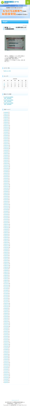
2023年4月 (6, 178)
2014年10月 (6, 346)
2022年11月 (6, 186)
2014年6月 (6, 352)
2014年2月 (6, 359)
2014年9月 (6, 347)
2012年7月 (6, 382)
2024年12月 (6, 145)
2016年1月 (6, 321)
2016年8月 (6, 309)
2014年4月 (6, 356)
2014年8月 (6, 349)
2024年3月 (6, 160)
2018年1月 (6, 281)
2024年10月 (6, 148)
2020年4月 (6, 237)
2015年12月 (6, 323)
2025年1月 (6, 143)
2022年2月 (6, 201)
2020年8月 (6, 230)
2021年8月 (6, 211)
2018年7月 (6, 272)
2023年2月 (6, 181)
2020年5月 (6, 235)
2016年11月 (6, 305)
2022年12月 (6, 184)
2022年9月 (6, 189)
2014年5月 (6, 354)
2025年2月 (6, 142)
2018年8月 (6, 270)
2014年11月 (6, 344)
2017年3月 (6, 298)
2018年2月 (6, 280)
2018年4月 (6, 277)
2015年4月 (6, 336)
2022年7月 (6, 193)
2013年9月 (6, 367)
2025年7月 (6, 133)
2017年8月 (6, 290)
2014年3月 (6, 357)
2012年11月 (6, 375)
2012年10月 (6, 377)
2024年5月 (6, 156)
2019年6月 (6, 253)
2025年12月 (6, 125)
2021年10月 (6, 207)
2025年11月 (6, 127)
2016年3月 (6, 318)
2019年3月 (6, 258)
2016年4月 (6, 316)
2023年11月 (6, 166)
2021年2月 (6, 221)
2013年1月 (6, 372)
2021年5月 (6, 216)
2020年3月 (6, 239)
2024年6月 (6, 155)
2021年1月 (6, 222)
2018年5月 (6, 275)
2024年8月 (6, 151)
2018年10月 (6, 267)
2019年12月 (6, 244)
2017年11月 (6, 285)
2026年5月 (6, 117)
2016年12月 (6, 303)
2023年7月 (6, 173)
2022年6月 (6, 194)
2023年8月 (6, 171)
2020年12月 (6, 224)
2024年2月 (6, 161)
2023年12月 (6, 165)
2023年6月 (6, 174)
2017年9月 (6, 288)
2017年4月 (6, 296)
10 (4, 84)
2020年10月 (6, 227)
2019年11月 (6, 245)
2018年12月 (6, 263)
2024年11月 (6, 146)
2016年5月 (6, 314)
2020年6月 (6, 234)
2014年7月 (6, 351)
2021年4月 (6, 217)
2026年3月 (6, 120)
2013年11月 (6, 364)
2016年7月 (6, 311)
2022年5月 (6, 196)
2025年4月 (6, 138)
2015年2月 (6, 339)
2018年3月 (6, 278)
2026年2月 (6, 122)
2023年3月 (6, 179)
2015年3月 (6, 337)
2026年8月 (6, 112)
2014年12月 (6, 342)
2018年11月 (6, 265)
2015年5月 (6, 334)
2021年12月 (6, 204)
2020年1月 (6, 242)
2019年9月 (6, 249)
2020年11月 (6, 225)
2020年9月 (6, 229)
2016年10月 (6, 306)
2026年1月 (6, 123)
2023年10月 (6, 168)
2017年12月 (6, 283)
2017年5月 (6, 295)
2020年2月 (6, 240)
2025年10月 (6, 128)
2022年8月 (6, 191)
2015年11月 (6, 324)
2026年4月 (6, 118)
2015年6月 (6, 333)
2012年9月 (6, 379)
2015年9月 (6, 328)
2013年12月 (6, 362)
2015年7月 (6, 331)
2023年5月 (6, 176)
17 (4, 85)
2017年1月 (6, 301)
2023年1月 (6, 183)
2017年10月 (6, 286)
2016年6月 (6, 313)
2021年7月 (6, 212)
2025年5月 (6, 137)
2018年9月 (6, 268)
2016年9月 (6, 308)
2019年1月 (6, 262)
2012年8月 (6, 380)
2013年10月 (6, 365)
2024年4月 (6, 158)
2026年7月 (6, 114)
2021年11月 (6, 206)
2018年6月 (6, 273)
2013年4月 (6, 369)
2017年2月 (6, 300)
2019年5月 (6, 255)
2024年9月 (6, 150)
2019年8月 (6, 250)
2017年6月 (6, 293)
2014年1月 (6, 361)
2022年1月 (6, 202)
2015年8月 (6, 329)
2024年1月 (6, 163)
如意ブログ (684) (7, 70)
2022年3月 (6, 199)
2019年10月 (6, 247)
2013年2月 (6, 370)
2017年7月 (6, 291)
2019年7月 (6, 252)
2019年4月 (6, 257)
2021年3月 (6, 219)
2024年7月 (6, 153)
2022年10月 (6, 188)
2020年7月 (6, 232)
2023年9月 (6, 170)
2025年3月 (6, 140)
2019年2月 (6, 260)
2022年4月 (6, 198)
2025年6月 (6, 135)
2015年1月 (6, 341)
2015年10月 (6, 326)
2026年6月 (6, 115)
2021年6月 (6, 214)
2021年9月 (6, 209)
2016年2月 (6, 319)
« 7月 (3, 89)
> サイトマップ (15, 400)
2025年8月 (6, 132)
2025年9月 (6, 130)
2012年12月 (6, 374)
